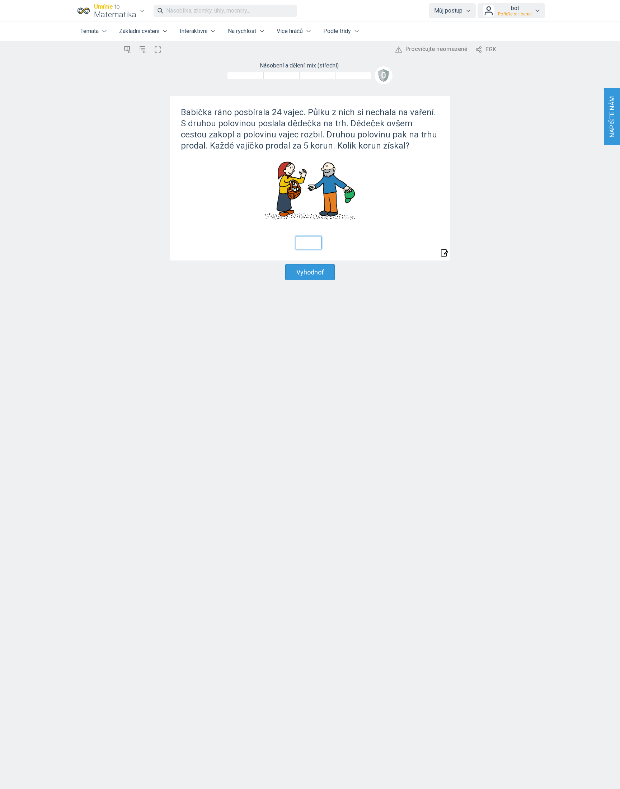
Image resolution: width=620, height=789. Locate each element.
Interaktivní (193, 31)
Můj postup (448, 10)
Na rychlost (242, 31)
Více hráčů (290, 31)
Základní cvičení (139, 31)
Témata (89, 31)
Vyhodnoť (310, 272)
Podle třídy (337, 31)
